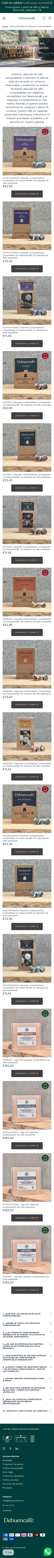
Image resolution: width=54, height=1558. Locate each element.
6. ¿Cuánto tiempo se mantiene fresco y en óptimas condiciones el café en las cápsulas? (25, 1369)
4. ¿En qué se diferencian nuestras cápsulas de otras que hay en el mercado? (23, 1346)
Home (5, 26)
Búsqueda (7, 1460)
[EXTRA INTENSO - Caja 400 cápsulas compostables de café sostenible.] (27, 1177)
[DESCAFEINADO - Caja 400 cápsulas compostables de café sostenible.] (27, 1105)
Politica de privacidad (13, 1468)
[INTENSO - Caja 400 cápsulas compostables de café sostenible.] (27, 1249)
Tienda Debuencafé (17, 1548)
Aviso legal (8, 1472)
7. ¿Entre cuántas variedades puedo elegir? (23, 1379)
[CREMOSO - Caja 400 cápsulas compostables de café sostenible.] (27, 1033)
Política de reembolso (13, 1476)
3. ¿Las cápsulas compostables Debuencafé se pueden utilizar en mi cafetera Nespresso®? (24, 1335)
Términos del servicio (13, 1484)
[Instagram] (4, 1448)
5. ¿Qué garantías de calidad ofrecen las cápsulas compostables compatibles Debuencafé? (24, 1357)
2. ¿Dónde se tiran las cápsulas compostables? (21, 1324)
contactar (7, 1510)
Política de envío (10, 1480)
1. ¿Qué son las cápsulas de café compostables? (21, 1315)
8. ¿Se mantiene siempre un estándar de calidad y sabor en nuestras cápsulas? (24, 1390)
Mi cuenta (7, 1488)
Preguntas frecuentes (13, 1464)
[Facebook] (10, 1448)
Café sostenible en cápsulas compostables (30, 26)
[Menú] (4, 18)
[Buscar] (44, 18)
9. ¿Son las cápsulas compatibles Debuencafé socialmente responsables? (22, 1401)
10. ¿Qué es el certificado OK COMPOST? (25, 1411)
